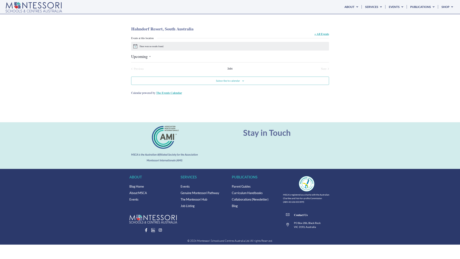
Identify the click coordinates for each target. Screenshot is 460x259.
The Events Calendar (169, 93)
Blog (235, 206)
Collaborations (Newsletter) (250, 199)
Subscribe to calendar (228, 80)
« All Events (321, 34)
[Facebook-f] (146, 230)
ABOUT (349, 6)
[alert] (230, 46)
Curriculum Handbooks (247, 193)
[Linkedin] (153, 230)
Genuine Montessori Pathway (200, 193)
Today (230, 68)
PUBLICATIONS (420, 6)
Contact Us (301, 215)
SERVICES (371, 6)
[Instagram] (160, 230)
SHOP (445, 6)
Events (133, 199)
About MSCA (138, 193)
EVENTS (394, 6)
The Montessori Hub (194, 199)
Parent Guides (241, 186)
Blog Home (136, 186)
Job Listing (188, 206)
